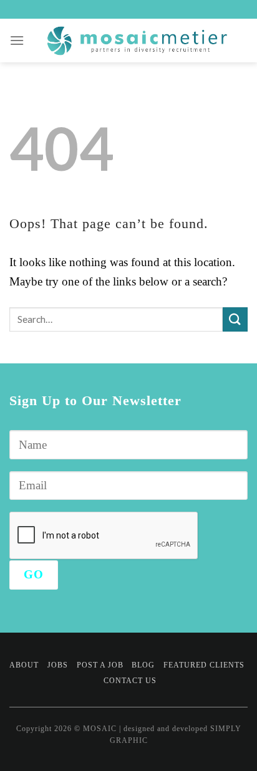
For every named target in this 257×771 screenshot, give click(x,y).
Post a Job (100, 665)
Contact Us (130, 680)
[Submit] (235, 319)
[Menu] (17, 40)
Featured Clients (204, 665)
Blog (143, 665)
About (24, 665)
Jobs (57, 665)
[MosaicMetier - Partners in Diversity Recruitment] (136, 40)
